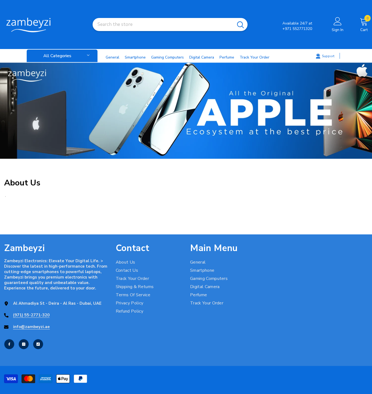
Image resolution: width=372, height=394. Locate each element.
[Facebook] (9, 344)
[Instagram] (24, 344)
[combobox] (163, 24)
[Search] (170, 24)
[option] (186, 111)
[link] (186, 111)
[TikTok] (38, 344)
